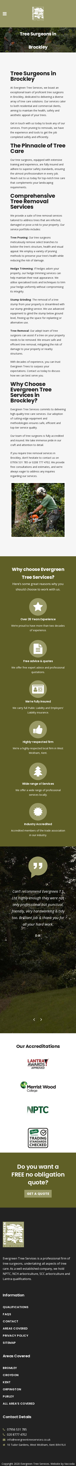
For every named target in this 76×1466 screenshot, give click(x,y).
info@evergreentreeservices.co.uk (28, 1439)
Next (41, 1020)
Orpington (12, 1389)
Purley (8, 1397)
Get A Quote (38, 1194)
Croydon (11, 1375)
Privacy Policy (15, 1336)
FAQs (7, 1314)
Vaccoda (69, 1463)
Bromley (10, 1368)
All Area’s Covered (19, 1404)
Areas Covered (15, 1329)
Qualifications (15, 1307)
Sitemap (9, 1343)
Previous (34, 1020)
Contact (10, 1321)
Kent (7, 1382)
